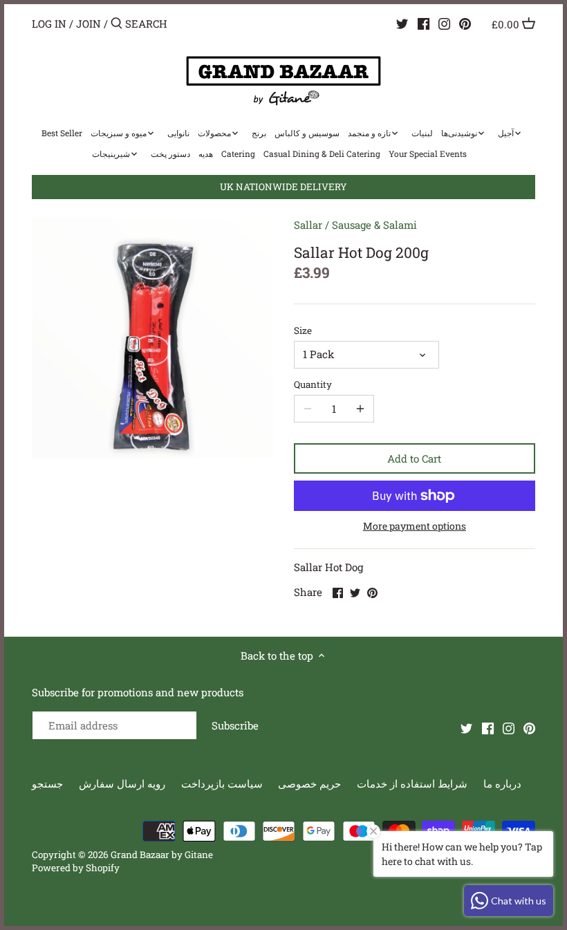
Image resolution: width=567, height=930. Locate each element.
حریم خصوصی (309, 783)
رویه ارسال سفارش (122, 783)
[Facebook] (423, 23)
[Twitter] (402, 23)
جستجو (47, 783)
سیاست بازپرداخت (222, 783)
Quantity (313, 384)
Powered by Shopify (76, 868)
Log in (49, 23)
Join (88, 23)
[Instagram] (444, 23)
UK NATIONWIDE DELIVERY (283, 186)
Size (303, 330)
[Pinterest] (465, 23)
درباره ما (502, 783)
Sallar (308, 225)
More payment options (414, 526)
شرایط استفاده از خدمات (412, 783)
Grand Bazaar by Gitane (162, 854)
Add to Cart (414, 458)
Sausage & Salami (374, 225)
